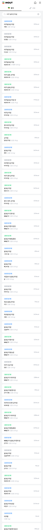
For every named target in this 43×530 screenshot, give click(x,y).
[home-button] (35, 2)
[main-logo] (7, 2)
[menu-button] (40, 2)
